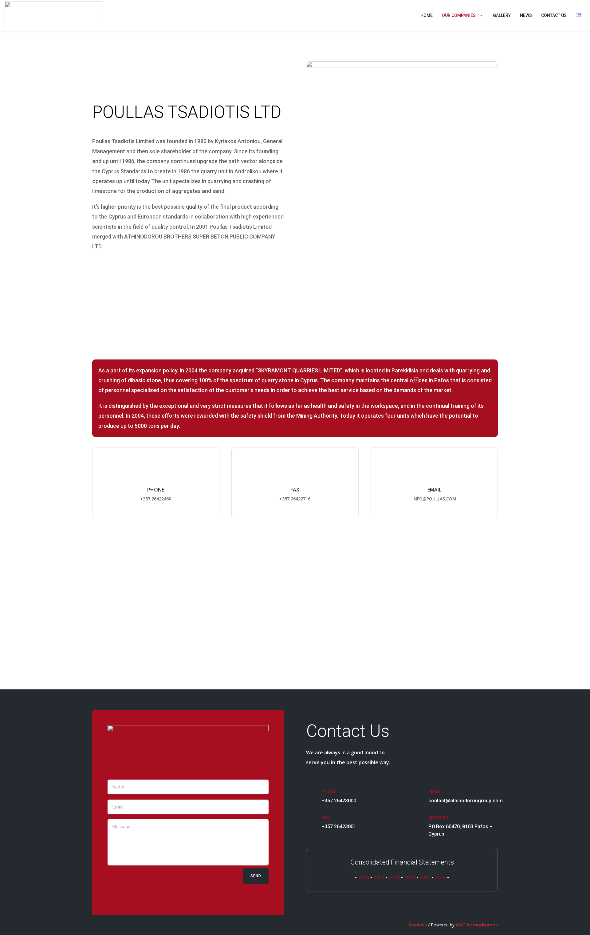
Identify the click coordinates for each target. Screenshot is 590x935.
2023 (363, 877)
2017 (425, 877)
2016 (441, 877)
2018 (409, 877)
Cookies (418, 925)
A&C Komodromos (477, 925)
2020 (394, 877)
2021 (378, 877)
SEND (255, 876)
